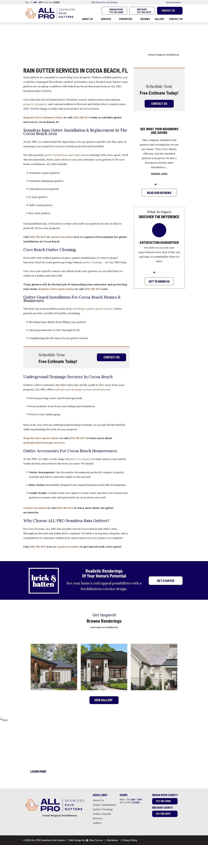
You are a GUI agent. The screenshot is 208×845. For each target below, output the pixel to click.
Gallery (97, 823)
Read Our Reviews (173, 2)
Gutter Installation (104, 804)
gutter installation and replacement (67, 155)
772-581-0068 (163, 800)
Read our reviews (159, 193)
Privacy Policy (129, 840)
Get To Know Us (159, 281)
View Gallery (103, 700)
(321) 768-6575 (81, 117)
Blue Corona (95, 840)
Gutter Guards (102, 813)
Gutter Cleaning (103, 809)
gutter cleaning (93, 262)
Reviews (98, 818)
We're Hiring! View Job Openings (104, 2)
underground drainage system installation (80, 389)
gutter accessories (80, 459)
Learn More (38, 771)
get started (165, 580)
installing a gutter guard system (92, 308)
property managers (35, 104)
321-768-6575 (163, 813)
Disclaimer (112, 840)
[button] (155, 184)
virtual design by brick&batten (163, 54)
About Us (98, 800)
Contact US (159, 103)
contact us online (61, 237)
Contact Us (168, 10)
